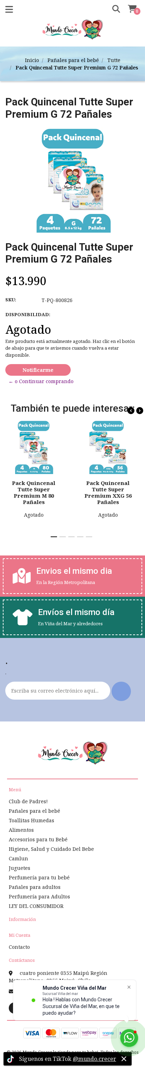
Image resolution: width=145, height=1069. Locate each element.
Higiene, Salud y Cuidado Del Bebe (51, 849)
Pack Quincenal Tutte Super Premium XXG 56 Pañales (108, 492)
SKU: (10, 299)
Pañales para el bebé (73, 60)
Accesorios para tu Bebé (38, 839)
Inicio (32, 60)
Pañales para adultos (35, 887)
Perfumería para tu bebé (39, 877)
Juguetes (19, 868)
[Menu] (9, 10)
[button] (113, 9)
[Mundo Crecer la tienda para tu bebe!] (72, 32)
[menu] (127, 9)
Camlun (18, 858)
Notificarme (38, 370)
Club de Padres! (28, 801)
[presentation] (130, 410)
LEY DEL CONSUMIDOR (36, 906)
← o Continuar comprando (41, 381)
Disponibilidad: (27, 314)
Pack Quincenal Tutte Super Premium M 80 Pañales (33, 492)
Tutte (113, 60)
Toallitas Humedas (31, 820)
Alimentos (21, 830)
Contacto (19, 947)
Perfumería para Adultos (39, 896)
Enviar (121, 691)
